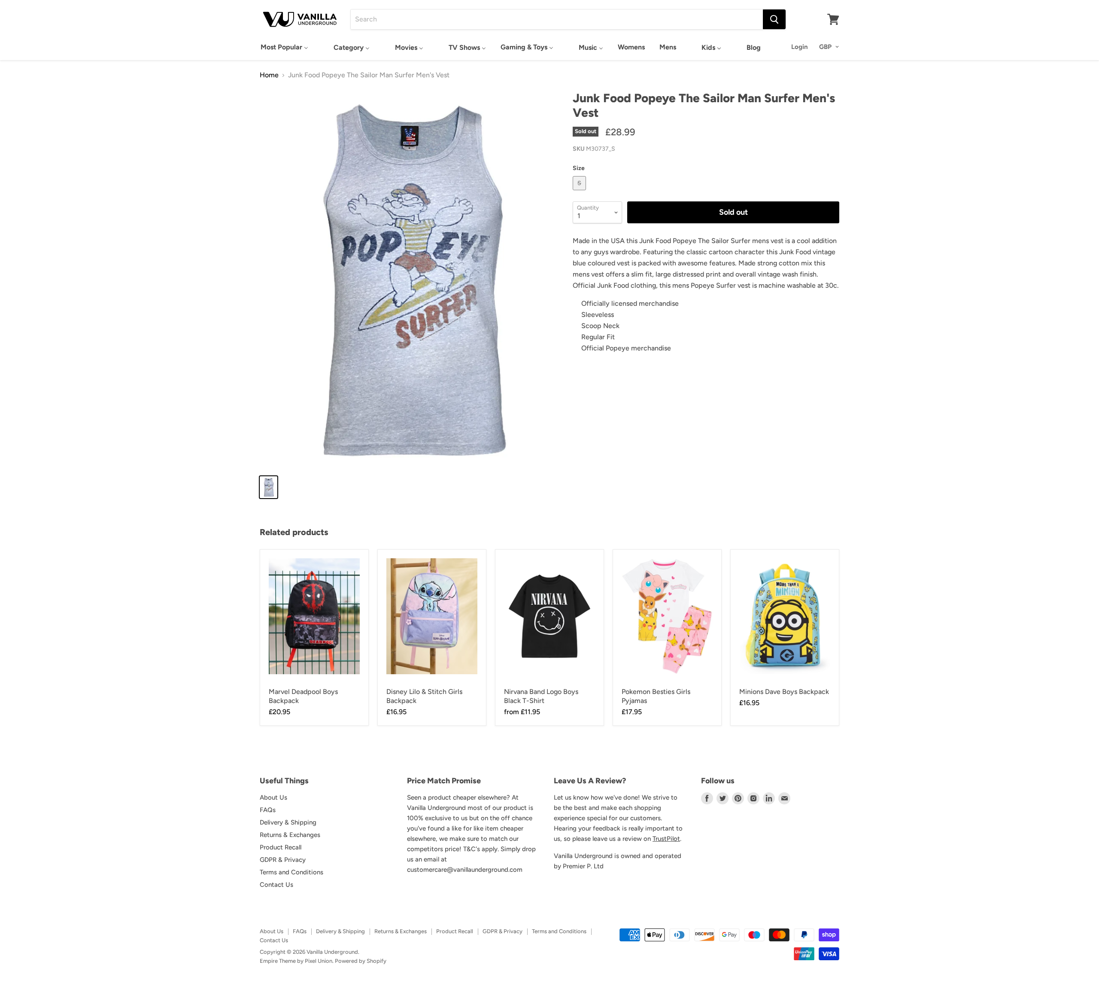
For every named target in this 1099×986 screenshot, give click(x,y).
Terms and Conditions (291, 872)
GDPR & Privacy (283, 860)
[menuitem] (284, 47)
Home (269, 75)
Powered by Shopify (360, 961)
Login (799, 47)
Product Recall (280, 847)
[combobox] (557, 19)
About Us (273, 797)
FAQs (268, 810)
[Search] (774, 19)
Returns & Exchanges (290, 835)
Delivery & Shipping (288, 822)
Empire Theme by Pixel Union (296, 961)
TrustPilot (666, 839)
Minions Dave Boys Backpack (784, 692)
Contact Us (276, 885)
